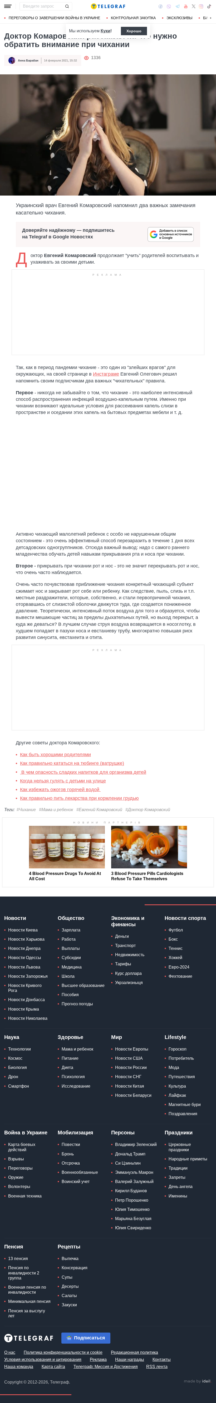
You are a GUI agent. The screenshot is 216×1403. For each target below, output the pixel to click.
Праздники (179, 1132)
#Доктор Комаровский (147, 809)
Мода (174, 1067)
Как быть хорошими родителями (55, 754)
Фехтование (180, 976)
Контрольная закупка (133, 18)
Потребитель (181, 1058)
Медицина (72, 967)
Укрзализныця (129, 982)
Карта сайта (53, 1366)
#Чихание (26, 809)
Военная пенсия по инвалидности (27, 1289)
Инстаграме (106, 374)
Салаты (69, 1295)
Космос (15, 1058)
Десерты (70, 1286)
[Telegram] (177, 6)
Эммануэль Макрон (134, 1172)
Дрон (13, 1076)
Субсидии (71, 957)
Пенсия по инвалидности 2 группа (23, 1273)
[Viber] (168, 6)
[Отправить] (67, 6)
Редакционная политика (134, 1352)
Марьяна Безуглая (133, 1218)
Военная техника (25, 1196)
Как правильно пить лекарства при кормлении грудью (79, 798)
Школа (68, 976)
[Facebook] (160, 6)
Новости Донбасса (26, 999)
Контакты (162, 1359)
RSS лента (157, 1366)
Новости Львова (24, 967)
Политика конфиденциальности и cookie (63, 1352)
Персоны (123, 1132)
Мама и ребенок (77, 1049)
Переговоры (20, 1168)
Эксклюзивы (179, 18)
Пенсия (13, 1247)
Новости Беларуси (133, 1095)
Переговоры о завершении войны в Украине (54, 18)
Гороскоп (177, 1049)
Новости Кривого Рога (25, 988)
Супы (67, 1277)
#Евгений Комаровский (99, 809)
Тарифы (123, 964)
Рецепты (69, 1247)
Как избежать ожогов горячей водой (60, 789)
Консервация (74, 1268)
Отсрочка (71, 1163)
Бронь (68, 1154)
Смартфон (18, 1086)
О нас (9, 1352)
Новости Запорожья (28, 976)
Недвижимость (129, 955)
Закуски (69, 1305)
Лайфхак (177, 1095)
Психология (73, 1076)
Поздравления (183, 1114)
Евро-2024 (179, 967)
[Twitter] (193, 6)
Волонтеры (19, 1186)
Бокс (173, 939)
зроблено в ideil (197, 1381)
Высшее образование (83, 985)
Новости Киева (23, 930)
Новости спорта (185, 918)
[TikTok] (209, 6)
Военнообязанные (80, 1172)
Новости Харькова (26, 939)
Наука (11, 1037)
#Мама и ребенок (56, 809)
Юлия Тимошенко (132, 1209)
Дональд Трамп (130, 1154)
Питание (70, 1058)
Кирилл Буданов (131, 1191)
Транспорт (125, 945)
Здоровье (70, 1037)
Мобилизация (75, 1132)
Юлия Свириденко (133, 1228)
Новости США (129, 1058)
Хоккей (175, 957)
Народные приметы (188, 1159)
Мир (116, 1037)
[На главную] (108, 6)
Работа (69, 939)
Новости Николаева (27, 1018)
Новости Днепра (24, 948)
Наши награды (129, 1359)
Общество (71, 918)
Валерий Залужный (134, 1181)
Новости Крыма (23, 1009)
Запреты (177, 1177)
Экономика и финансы (127, 921)
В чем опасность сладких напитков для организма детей (83, 772)
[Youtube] (186, 6)
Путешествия (182, 1076)
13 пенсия (18, 1258)
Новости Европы (131, 1049)
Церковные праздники (180, 1147)
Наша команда (18, 1366)
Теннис (176, 948)
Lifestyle (175, 1037)
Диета (67, 1067)
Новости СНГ (128, 1076)
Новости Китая (129, 1086)
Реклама (98, 1359)
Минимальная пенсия (29, 1301)
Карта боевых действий (21, 1147)
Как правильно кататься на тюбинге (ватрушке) (72, 763)
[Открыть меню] (7, 6)
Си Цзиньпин (128, 1163)
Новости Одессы (24, 957)
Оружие (15, 1177)
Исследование (76, 1086)
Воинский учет (76, 1181)
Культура (177, 1086)
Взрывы (16, 1159)
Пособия (70, 994)
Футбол (176, 930)
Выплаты (71, 948)
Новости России (131, 1067)
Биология (17, 1067)
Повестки (71, 1144)
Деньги (122, 936)
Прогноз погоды (77, 1004)
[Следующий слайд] (210, 18)
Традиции (178, 1168)
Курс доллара (128, 973)
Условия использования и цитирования (42, 1359)
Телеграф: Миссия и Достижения (105, 1366)
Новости (15, 918)
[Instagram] (201, 6)
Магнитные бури (185, 1104)
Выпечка (70, 1258)
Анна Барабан (28, 60)
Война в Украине (25, 1132)
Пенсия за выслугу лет (26, 1313)
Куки (105, 31)
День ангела (181, 1186)
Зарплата (71, 930)
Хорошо (133, 31)
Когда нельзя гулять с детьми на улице (63, 781)
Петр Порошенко (131, 1200)
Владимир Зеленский (136, 1144)
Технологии (19, 1049)
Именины (178, 1196)
